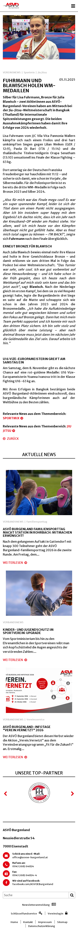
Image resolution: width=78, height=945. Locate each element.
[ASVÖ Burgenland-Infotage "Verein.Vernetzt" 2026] (39, 690)
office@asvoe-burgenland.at (30, 857)
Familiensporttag (37, 521)
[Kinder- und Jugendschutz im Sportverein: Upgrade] (39, 593)
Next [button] (72, 37)
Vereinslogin (55, 913)
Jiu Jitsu (42, 72)
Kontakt (28, 922)
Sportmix (29, 72)
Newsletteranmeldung (36, 904)
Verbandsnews (13, 521)
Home (14, 922)
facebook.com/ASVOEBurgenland (32, 884)
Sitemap (62, 922)
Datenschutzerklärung (41, 926)
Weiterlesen (13, 562)
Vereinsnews (12, 72)
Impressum (45, 922)
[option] (39, 37)
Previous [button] (6, 37)
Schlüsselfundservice (24, 913)
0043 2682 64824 (23, 866)
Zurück (12, 439)
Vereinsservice (35, 719)
